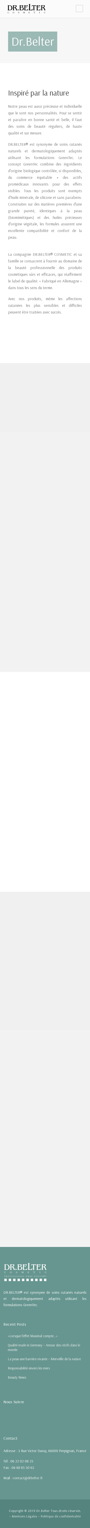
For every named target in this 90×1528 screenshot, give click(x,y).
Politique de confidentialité (61, 1516)
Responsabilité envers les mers (29, 1368)
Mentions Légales (24, 1516)
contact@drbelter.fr (28, 1478)
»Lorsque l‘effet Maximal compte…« (32, 1336)
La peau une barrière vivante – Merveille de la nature (44, 1359)
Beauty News (17, 1377)
